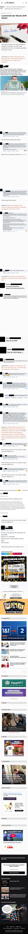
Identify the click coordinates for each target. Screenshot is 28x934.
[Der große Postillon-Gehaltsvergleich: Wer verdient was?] (5, 658)
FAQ (8, 926)
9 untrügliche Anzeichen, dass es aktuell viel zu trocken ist (17, 888)
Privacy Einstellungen (7, 928)
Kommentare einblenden (14, 586)
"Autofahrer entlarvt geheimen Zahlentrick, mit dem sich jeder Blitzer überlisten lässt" (14, 278)
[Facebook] (2, 554)
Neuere (4, 671)
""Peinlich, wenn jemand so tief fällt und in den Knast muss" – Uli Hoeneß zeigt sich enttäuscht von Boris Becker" (13, 367)
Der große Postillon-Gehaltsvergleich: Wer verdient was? (18, 657)
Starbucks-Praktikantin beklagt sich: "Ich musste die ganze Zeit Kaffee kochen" (18, 664)
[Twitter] (5, 554)
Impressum (12, 926)
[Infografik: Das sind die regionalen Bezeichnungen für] (5, 651)
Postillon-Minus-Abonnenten (14, 793)
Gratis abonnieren (14, 872)
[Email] (11, 554)
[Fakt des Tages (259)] (5, 883)
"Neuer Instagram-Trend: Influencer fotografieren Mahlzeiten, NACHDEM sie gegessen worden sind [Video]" (13, 207)
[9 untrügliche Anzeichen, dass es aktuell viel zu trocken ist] (5, 889)
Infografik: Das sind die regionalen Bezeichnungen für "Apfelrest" (17, 650)
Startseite (3, 13)
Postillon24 (22, 928)
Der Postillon (14, 930)
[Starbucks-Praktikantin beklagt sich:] (5, 664)
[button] (2, 3)
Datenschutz (18, 926)
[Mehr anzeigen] (23, 554)
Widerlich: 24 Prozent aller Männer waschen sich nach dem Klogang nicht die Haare (17, 644)
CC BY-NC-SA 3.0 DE (9, 931)
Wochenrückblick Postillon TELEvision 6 (12, 842)
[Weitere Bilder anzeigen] (14, 732)
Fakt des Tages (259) (14, 881)
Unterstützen (16, 928)
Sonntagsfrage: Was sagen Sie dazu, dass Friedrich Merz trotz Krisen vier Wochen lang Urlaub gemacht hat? (18, 895)
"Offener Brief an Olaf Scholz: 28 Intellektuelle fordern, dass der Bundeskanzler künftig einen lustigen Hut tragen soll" (13, 429)
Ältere (24, 671)
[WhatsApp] (8, 554)
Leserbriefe (9, 13)
